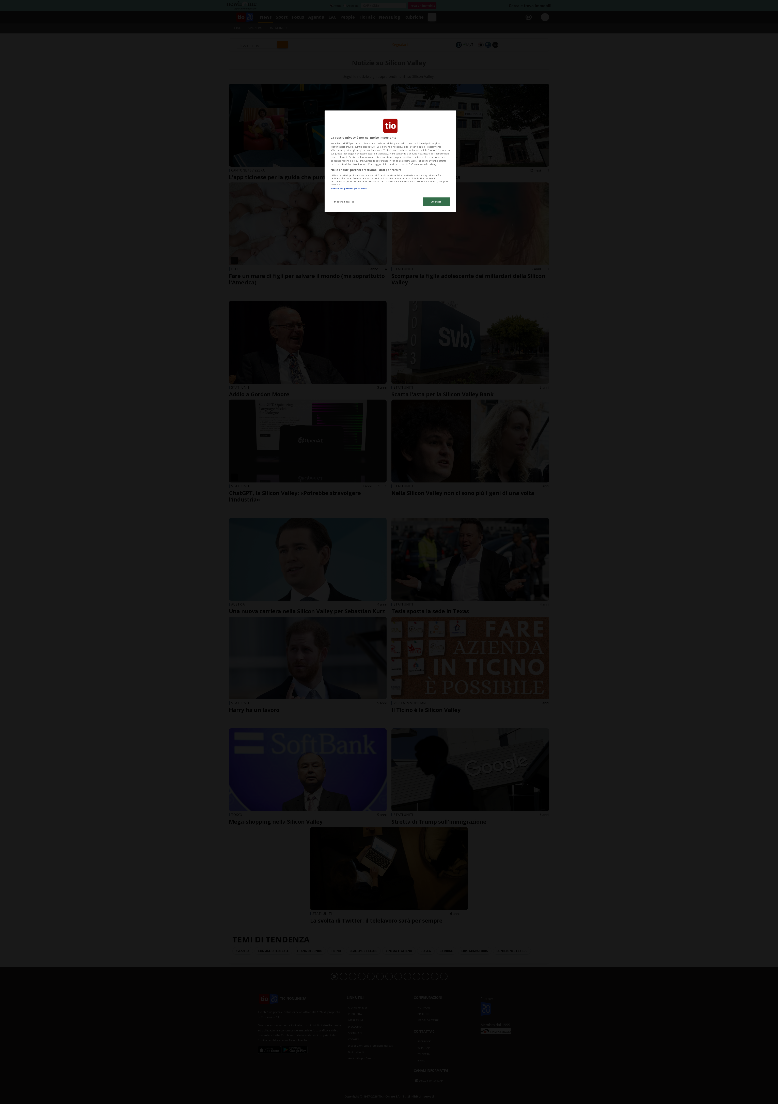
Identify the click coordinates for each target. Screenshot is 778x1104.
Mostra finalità (344, 201)
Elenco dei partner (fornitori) (349, 188)
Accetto (436, 201)
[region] (390, 161)
